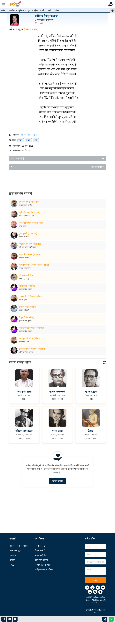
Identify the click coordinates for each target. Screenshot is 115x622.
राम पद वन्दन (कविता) (27, 307)
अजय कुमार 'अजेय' (25, 205)
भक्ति (36, 140)
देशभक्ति (12, 10)
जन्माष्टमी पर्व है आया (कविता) (30, 296)
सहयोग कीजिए (57, 481)
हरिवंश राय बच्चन (24, 430)
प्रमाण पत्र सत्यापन (43, 565)
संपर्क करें (13, 555)
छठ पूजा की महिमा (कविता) (29, 338)
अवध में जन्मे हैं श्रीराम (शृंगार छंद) (32, 349)
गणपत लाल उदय (25, 268)
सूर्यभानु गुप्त (91, 391)
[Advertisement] (57, 179)
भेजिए (95, 580)
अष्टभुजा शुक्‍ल (24, 391)
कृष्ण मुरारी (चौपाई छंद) (28, 233)
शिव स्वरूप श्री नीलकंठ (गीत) (31, 223)
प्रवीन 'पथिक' (24, 310)
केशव (90, 430)
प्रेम (29, 10)
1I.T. (91, 610)
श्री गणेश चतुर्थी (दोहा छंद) (29, 212)
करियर (12, 560)
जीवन (57, 10)
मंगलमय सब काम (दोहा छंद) (30, 244)
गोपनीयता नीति (90, 600)
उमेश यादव (22, 226)
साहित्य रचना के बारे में (18, 546)
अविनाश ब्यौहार (24, 257)
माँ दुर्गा (28, 140)
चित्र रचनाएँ (40, 550)
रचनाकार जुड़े (15, 550)
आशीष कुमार (23, 299)
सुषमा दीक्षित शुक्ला (25, 289)
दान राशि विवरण (41, 560)
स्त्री (49, 10)
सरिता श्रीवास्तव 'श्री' (26, 215)
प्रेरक (36, 10)
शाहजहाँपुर (40, 20)
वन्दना (21, 140)
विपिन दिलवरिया (24, 236)
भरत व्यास (57, 430)
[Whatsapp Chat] (111, 619)
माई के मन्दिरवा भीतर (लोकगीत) (31, 328)
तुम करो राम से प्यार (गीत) (29, 202)
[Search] (3, 619)
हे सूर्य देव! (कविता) (26, 317)
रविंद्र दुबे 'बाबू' (24, 278)
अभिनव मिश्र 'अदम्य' (46, 16)
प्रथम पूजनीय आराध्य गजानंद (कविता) (34, 265)
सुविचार (21, 10)
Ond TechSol (100, 610)
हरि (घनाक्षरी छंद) (26, 275)
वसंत (3, 10)
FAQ (12, 565)
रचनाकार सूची (41, 546)
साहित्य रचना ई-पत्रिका (44, 569)
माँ (43, 10)
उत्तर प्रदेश (49, 20)
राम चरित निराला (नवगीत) (29, 254)
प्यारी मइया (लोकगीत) (27, 286)
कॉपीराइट (95, 603)
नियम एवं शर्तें (100, 600)
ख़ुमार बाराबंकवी (57, 391)
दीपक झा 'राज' (24, 341)
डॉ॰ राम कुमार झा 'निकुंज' (27, 247)
